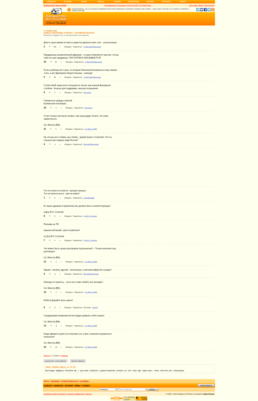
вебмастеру (79, 394)
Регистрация (209, 5)
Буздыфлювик (89, 198)
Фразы (101, 2)
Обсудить (68, 47)
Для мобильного (110, 5)
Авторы (150, 2)
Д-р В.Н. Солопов (90, 216)
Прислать (166, 2)
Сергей (95, 308)
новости (89, 394)
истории (69, 386)
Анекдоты (51, 2)
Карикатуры (133, 2)
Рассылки (121, 5)
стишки (85, 386)
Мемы (84, 2)
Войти (201, 5)
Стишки (117, 2)
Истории (68, 2)
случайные (84, 381)
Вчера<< (47, 356)
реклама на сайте (50, 394)
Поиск (183, 2)
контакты (61, 394)
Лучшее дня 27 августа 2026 (55, 5)
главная (48, 386)
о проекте (70, 394)
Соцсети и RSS (132, 5)
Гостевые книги (145, 5)
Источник (87, 308)
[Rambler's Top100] (117, 398)
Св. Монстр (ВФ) (91, 129)
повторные (55, 381)
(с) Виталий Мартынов (92, 47)
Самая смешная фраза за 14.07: (60, 367)
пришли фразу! (206, 385)
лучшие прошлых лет (69, 381)
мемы (77, 386)
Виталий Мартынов (91, 144)
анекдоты (58, 386)
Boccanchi (87, 93)
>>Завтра (64, 356)
